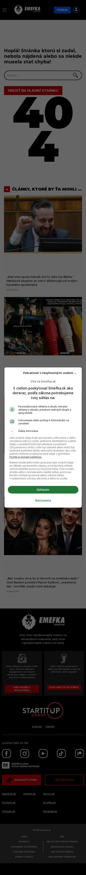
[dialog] (43, 437)
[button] (43, 431)
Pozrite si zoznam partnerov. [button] (25, 457)
